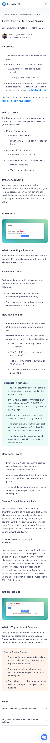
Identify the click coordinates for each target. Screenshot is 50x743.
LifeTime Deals (38, 90)
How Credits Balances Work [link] (29, 15)
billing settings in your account (16, 101)
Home (4, 15)
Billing (12, 15)
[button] (44, 737)
